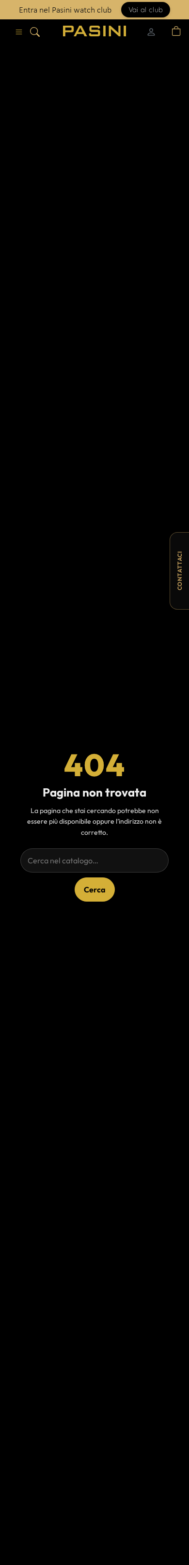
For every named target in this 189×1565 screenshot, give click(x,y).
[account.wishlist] (165, 31)
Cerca (95, 889)
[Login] (151, 31)
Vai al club (145, 9)
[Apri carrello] (176, 31)
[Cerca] (35, 31)
